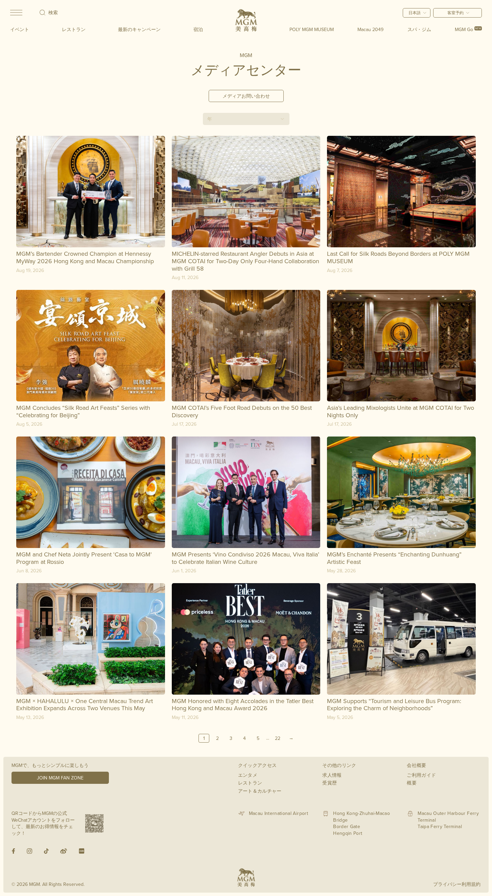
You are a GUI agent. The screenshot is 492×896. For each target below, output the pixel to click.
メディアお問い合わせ (246, 96)
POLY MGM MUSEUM (311, 29)
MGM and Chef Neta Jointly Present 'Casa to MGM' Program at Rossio (84, 558)
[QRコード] (94, 823)
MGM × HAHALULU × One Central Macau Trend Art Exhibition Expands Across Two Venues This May (84, 705)
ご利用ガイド (421, 775)
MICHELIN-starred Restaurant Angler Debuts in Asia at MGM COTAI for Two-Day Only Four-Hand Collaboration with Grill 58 (245, 260)
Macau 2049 (370, 29)
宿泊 (198, 29)
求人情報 (332, 775)
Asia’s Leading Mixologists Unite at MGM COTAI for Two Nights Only (400, 411)
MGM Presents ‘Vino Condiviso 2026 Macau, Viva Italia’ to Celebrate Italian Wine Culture (245, 558)
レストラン (74, 29)
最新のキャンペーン (139, 29)
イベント (19, 29)
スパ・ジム (419, 29)
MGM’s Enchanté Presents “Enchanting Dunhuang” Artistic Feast (394, 558)
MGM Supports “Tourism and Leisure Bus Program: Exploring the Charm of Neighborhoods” (394, 705)
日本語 (414, 13)
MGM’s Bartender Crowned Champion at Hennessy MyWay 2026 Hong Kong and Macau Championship (85, 257)
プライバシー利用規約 (457, 884)
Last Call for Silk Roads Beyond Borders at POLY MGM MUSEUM (398, 257)
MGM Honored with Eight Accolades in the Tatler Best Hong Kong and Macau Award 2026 (242, 705)
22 (277, 738)
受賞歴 (329, 782)
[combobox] (246, 119)
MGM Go (468, 29)
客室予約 (455, 13)
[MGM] (246, 20)
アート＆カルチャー (260, 791)
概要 (412, 782)
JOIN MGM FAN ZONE (60, 777)
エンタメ (247, 775)
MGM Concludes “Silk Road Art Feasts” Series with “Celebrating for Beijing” (83, 411)
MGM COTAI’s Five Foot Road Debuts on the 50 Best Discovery (242, 411)
